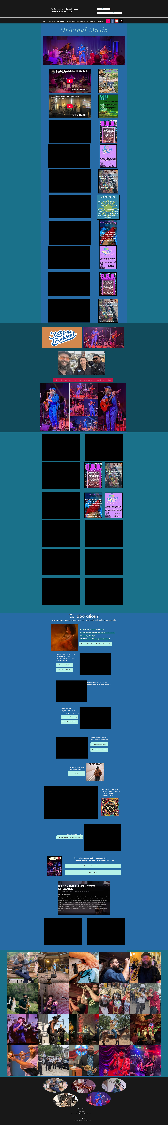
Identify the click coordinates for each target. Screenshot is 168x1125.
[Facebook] (112, 21)
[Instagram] (108, 21)
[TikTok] (121, 21)
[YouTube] (116, 21)
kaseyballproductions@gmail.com (81, 1114)
